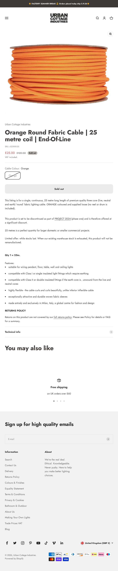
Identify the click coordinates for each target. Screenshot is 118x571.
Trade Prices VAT (13, 523)
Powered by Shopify (14, 558)
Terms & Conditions (15, 494)
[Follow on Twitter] (15, 543)
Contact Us (10, 465)
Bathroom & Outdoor (16, 506)
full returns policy (62, 317)
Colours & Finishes (14, 482)
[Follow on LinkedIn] (62, 543)
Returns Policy (12, 477)
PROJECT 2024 (63, 219)
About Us (9, 511)
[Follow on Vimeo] (54, 543)
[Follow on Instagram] (23, 543)
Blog (7, 529)
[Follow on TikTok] (46, 543)
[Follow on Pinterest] (30, 543)
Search (8, 459)
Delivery (9, 471)
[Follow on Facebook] (7, 543)
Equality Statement (14, 488)
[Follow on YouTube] (38, 543)
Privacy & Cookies (14, 500)
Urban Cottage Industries (17, 124)
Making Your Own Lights (17, 517)
